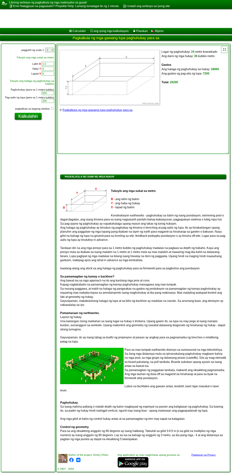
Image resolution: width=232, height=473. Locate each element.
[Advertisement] (110, 18)
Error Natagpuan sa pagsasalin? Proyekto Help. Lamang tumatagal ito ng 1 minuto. (66, 6)
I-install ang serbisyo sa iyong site (148, 6)
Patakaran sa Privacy (203, 454)
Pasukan (142, 31)
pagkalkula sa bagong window (32, 108)
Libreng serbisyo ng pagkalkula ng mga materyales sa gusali (48, 2)
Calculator (79, 31)
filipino (158, 31)
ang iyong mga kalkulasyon (111, 31)
